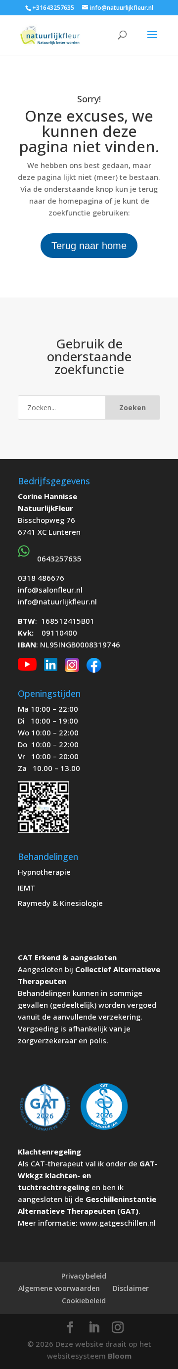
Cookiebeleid (84, 1300)
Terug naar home (89, 245)
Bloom (120, 1356)
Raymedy (34, 903)
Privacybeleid (83, 1276)
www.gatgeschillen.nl (118, 1223)
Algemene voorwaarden (59, 1288)
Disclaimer (131, 1288)
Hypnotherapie (44, 872)
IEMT (26, 888)
